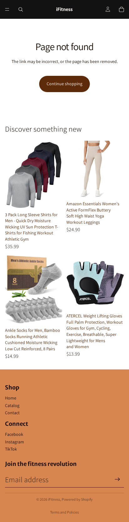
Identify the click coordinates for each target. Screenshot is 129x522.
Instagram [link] (14, 442)
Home (10, 398)
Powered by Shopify (77, 499)
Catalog (12, 405)
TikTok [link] (11, 449)
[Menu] (7, 9)
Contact (12, 412)
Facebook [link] (14, 434)
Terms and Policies (64, 512)
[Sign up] (117, 479)
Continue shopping (64, 83)
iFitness (54, 499)
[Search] (21, 9)
